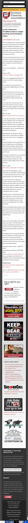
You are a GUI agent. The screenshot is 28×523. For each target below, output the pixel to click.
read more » (22, 9)
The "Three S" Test (10, 368)
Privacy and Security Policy (13, 516)
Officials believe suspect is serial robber (13, 115)
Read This (14, 393)
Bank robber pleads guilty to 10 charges (13, 167)
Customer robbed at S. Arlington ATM (12, 75)
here (18, 26)
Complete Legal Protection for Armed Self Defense (14, 392)
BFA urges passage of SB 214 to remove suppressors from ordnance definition (14, 380)
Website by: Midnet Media (14, 519)
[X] (16, 522)
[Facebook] (7, 522)
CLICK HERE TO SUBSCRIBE (12, 24)
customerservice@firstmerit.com (14, 254)
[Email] (21, 522)
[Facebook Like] (11, 522)
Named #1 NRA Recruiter (11, 412)
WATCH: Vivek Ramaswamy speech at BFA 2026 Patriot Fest (11, 9)
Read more (14, 466)
